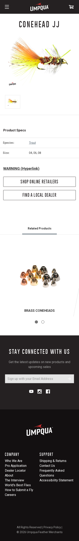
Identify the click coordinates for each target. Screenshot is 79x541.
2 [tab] (42, 321)
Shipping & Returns (53, 461)
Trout (32, 142)
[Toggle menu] (7, 7)
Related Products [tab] (39, 228)
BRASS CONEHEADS (39, 311)
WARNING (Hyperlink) (21, 168)
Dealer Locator (15, 470)
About (9, 475)
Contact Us (47, 466)
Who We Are (13, 461)
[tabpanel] (39, 280)
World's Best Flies (18, 485)
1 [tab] (36, 321)
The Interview (14, 480)
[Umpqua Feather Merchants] (39, 7)
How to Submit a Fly (19, 490)
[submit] (69, 378)
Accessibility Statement (56, 480)
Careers (10, 495)
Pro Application (16, 466)
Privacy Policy (52, 527)
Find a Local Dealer (39, 195)
